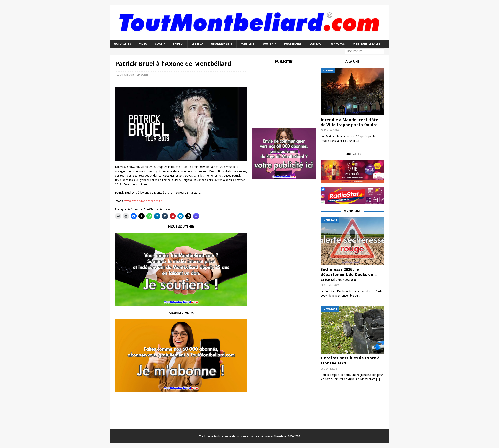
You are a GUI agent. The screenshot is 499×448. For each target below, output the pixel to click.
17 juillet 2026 (331, 285)
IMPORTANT (352, 211)
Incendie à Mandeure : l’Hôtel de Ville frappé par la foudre (350, 122)
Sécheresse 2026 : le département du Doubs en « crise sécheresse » (349, 274)
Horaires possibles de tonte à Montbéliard (350, 360)
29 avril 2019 (127, 74)
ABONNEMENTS (222, 43)
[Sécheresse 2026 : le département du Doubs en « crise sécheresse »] (352, 241)
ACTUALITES (122, 43)
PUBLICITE (247, 43)
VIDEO (143, 43)
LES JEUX (197, 43)
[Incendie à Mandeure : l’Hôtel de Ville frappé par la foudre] (352, 91)
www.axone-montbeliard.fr (143, 201)
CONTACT (316, 43)
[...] (357, 141)
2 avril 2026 (330, 368)
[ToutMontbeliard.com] (249, 37)
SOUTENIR (269, 43)
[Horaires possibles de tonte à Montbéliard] (352, 330)
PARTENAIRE (292, 43)
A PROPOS (338, 43)
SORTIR (160, 43)
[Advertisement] (285, 95)
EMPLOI (178, 43)
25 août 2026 (331, 130)
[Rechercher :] (364, 51)
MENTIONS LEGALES (366, 43)
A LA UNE (352, 61)
